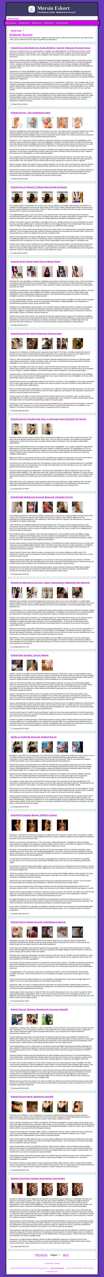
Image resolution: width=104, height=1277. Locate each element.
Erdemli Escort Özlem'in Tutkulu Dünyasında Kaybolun (39, 187)
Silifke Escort (48, 23)
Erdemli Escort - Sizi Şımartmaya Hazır (30, 112)
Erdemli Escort (24, 23)
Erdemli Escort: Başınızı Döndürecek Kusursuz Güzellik (39, 1009)
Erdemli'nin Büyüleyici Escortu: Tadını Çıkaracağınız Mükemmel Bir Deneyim (50, 582)
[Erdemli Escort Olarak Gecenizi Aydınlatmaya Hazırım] (17, 932)
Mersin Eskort (53, 8)
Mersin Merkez (11, 23)
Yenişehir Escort (62, 23)
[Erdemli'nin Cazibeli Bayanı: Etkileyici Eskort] (17, 825)
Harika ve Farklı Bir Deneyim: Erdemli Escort (34, 737)
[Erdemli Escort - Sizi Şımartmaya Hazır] (17, 122)
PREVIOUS (41, 1255)
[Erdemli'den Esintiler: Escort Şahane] (17, 665)
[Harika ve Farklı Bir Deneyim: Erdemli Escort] (17, 747)
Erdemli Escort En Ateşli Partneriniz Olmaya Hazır (36, 333)
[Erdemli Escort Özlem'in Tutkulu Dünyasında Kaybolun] (17, 197)
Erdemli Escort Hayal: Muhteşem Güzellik (32, 1096)
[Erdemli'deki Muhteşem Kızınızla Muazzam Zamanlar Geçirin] (17, 507)
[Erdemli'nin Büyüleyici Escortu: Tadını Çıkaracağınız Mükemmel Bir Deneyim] (17, 592)
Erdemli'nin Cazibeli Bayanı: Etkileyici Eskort (34, 815)
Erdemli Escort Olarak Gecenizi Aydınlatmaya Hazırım (38, 922)
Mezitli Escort (37, 23)
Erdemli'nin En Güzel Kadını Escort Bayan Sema (35, 261)
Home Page (13, 18)
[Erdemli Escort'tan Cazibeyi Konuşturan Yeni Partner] (17, 1189)
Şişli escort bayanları (57, 1268)
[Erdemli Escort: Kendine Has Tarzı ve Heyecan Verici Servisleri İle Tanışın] (17, 429)
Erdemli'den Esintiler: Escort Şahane (30, 655)
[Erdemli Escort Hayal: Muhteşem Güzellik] (17, 1106)
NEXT (66, 1255)
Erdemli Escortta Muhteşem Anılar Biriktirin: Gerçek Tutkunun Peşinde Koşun (50, 48)
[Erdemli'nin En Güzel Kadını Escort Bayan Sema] (17, 272)
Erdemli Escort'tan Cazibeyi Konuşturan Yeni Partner (38, 1178)
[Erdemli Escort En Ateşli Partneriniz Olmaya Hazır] (17, 343)
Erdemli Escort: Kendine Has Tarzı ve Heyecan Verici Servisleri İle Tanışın (48, 419)
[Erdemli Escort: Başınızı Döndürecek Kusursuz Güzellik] (17, 1019)
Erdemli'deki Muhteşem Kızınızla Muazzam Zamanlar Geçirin (42, 497)
